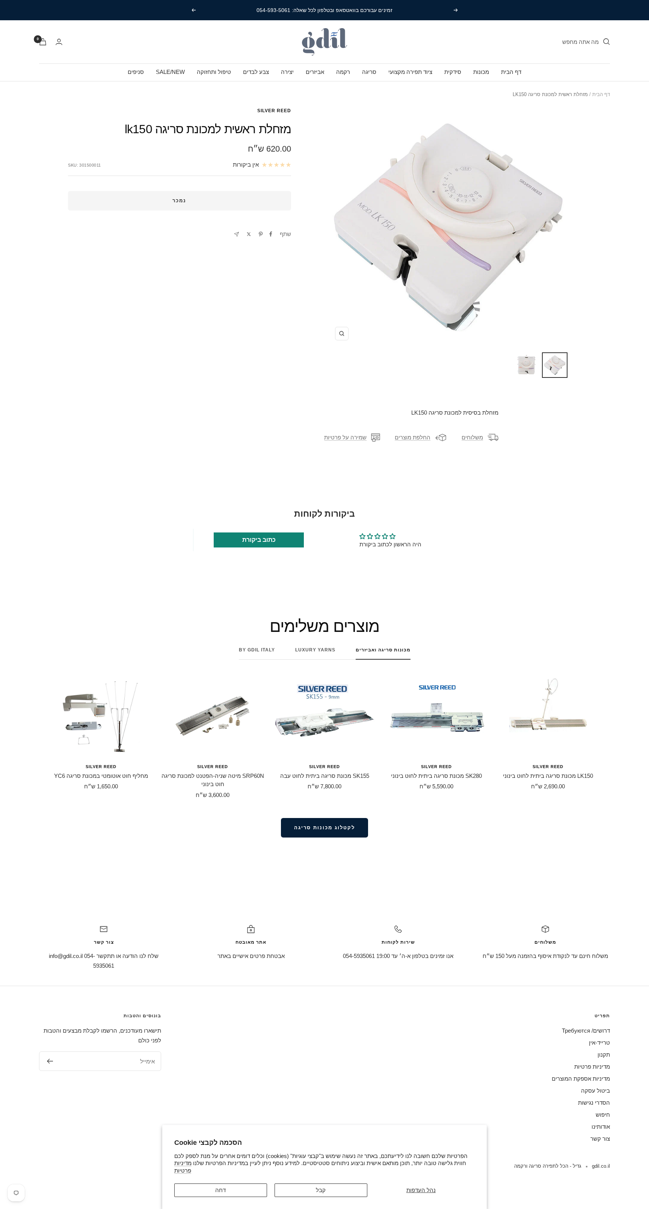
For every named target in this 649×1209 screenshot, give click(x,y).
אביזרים (315, 72)
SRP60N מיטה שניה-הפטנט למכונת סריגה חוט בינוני (212, 780)
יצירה (287, 72)
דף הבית (511, 72)
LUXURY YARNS (315, 650)
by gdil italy (257, 650)
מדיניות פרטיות (592, 1066)
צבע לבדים (256, 72)
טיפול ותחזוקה (214, 72)
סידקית (452, 72)
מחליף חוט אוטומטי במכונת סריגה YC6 (101, 776)
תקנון (604, 1054)
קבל (321, 1190)
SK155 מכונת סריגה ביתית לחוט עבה (324, 776)
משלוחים (472, 437)
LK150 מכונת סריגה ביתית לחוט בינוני (548, 776)
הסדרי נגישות (594, 1102)
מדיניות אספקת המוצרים (581, 1078)
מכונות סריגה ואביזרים (383, 650)
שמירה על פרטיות (345, 437)
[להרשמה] (50, 1061)
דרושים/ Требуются (586, 1030)
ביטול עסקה (595, 1090)
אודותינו (601, 1126)
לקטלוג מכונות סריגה (324, 827)
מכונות (481, 72)
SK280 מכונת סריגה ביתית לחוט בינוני (436, 776)
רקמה (343, 72)
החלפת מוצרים (412, 437)
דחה (220, 1190)
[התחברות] (59, 42)
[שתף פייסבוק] (270, 234)
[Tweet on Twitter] (249, 234)
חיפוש (603, 1114)
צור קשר (600, 1138)
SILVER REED (274, 110)
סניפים (136, 72)
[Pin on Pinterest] (261, 234)
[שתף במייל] (236, 234)
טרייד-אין (599, 1042)
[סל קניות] (43, 41)
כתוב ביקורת (259, 540)
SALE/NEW (170, 72)
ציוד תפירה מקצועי (410, 72)
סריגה (369, 72)
